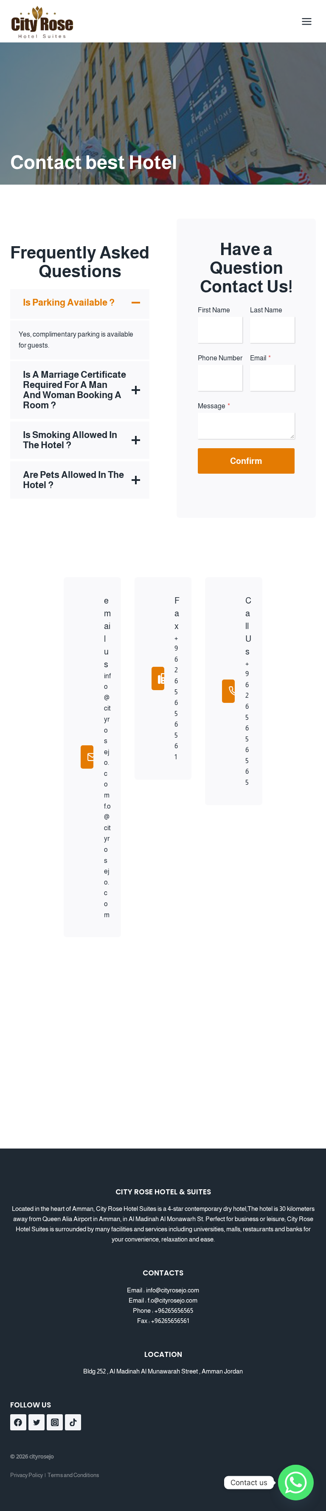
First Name (214, 310)
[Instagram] (55, 1422)
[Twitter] (36, 1422)
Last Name (266, 310)
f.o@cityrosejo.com (172, 1300)
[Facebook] (18, 1422)
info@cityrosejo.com (172, 1290)
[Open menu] (306, 21)
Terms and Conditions (73, 1475)
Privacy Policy (26, 1475)
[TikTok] (73, 1422)
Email (260, 358)
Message (214, 406)
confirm (246, 461)
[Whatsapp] (296, 1482)
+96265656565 (174, 1310)
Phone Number (220, 358)
